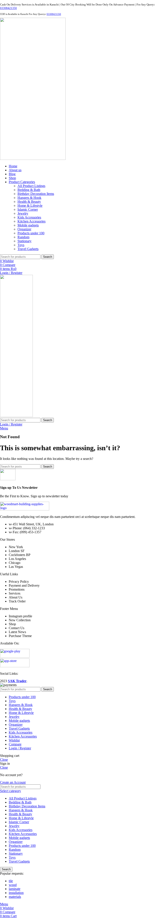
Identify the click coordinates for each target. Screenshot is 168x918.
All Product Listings (31, 186)
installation (16, 893)
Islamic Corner (28, 209)
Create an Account (13, 782)
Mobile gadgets (28, 225)
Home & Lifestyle (30, 205)
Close (4, 759)
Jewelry (23, 213)
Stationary (25, 241)
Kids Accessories (29, 217)
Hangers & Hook (29, 197)
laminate (14, 889)
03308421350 (8, 8)
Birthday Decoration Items (36, 194)
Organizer (24, 229)
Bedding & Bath (29, 190)
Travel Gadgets (28, 249)
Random (23, 237)
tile (11, 881)
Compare (15, 744)
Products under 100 (31, 233)
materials (15, 897)
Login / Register (20, 748)
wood (13, 885)
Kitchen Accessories (32, 221)
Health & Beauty (29, 201)
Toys (21, 245)
